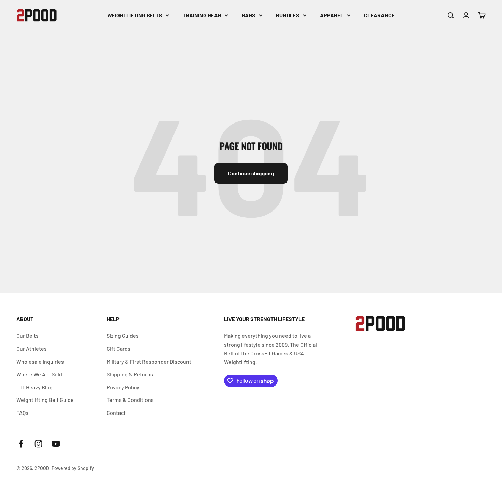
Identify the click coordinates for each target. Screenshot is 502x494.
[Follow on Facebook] (21, 443)
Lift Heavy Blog (34, 387)
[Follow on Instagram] (38, 443)
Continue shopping (251, 173)
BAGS (248, 15)
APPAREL (332, 15)
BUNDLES (287, 15)
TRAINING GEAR (202, 15)
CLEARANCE (379, 15)
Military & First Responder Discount (149, 361)
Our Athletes (31, 348)
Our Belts (27, 335)
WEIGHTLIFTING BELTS (134, 15)
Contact (116, 412)
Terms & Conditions (130, 399)
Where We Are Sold (39, 374)
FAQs (22, 412)
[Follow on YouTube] (55, 443)
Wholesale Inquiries (40, 361)
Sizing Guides (123, 335)
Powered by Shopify (73, 468)
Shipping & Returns (130, 374)
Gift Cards (118, 348)
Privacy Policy (123, 387)
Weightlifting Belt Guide (45, 399)
